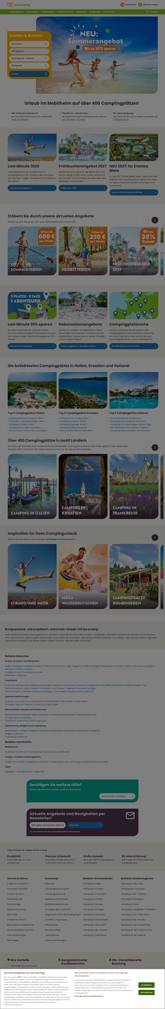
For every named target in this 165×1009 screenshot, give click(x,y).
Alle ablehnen (146, 992)
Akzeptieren (146, 985)
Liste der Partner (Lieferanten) (89, 996)
